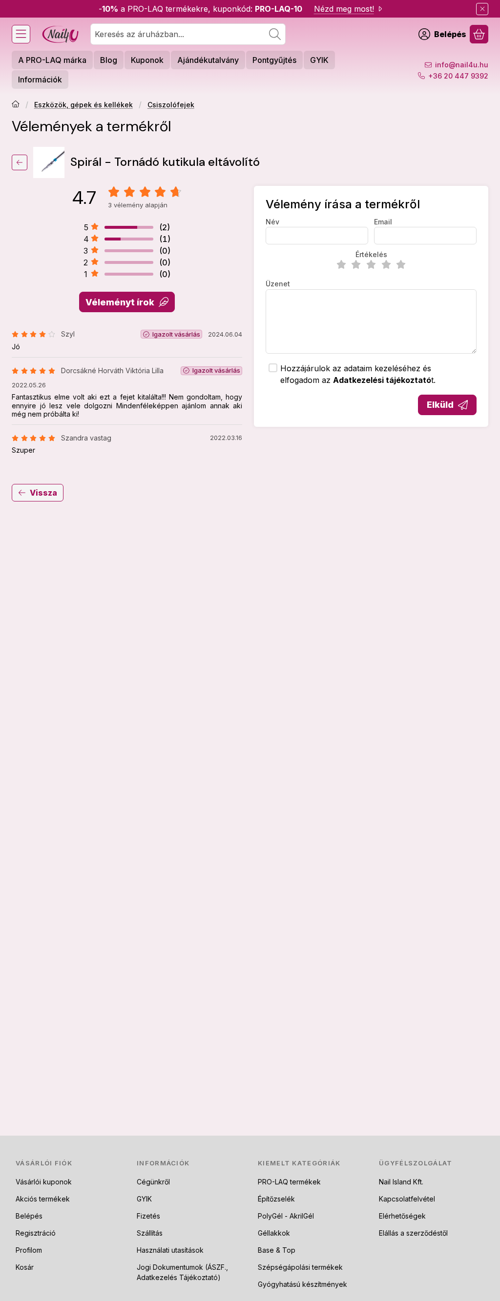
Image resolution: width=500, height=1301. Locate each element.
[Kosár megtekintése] (479, 34)
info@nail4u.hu (461, 64)
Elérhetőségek (402, 1216)
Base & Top (276, 1250)
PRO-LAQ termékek (289, 1182)
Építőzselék (276, 1199)
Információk (40, 79)
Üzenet (278, 284)
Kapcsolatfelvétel (407, 1199)
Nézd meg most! (344, 9)
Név (272, 222)
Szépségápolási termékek (300, 1267)
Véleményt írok (119, 302)
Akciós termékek (43, 1199)
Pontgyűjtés (274, 60)
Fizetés (148, 1216)
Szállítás (150, 1233)
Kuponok (147, 60)
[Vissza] (19, 162)
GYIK (319, 60)
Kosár (25, 1267)
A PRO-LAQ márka (52, 60)
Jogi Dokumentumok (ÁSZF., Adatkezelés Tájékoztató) (182, 1272)
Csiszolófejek (170, 104)
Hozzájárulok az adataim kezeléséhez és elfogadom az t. (358, 374)
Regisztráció (36, 1233)
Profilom (29, 1250)
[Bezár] (482, 9)
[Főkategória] (16, 104)
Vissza (43, 493)
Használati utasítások (170, 1250)
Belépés (29, 1216)
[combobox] (188, 34)
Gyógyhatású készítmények (302, 1284)
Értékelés (371, 254)
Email (383, 222)
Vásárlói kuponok (44, 1182)
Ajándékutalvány (208, 60)
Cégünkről (153, 1182)
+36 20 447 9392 (458, 76)
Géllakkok (274, 1233)
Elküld (440, 405)
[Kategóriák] (21, 34)
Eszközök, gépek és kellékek (83, 104)
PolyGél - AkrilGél (286, 1216)
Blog (108, 60)
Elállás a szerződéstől (413, 1233)
